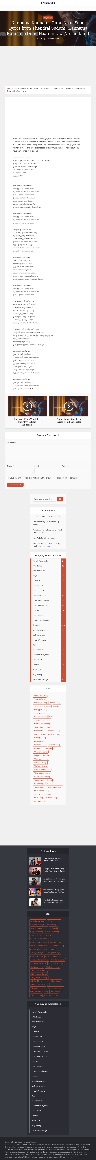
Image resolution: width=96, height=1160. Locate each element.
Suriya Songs (39, 787)
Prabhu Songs (55, 745)
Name (10, 466)
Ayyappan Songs (41, 710)
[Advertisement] (48, 65)
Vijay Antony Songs (42, 791)
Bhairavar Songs (41, 713)
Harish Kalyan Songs (42, 720)
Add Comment (53, 39)
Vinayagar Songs (41, 801)
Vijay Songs (39, 798)
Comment (11, 442)
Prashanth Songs (41, 752)
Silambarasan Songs (42, 773)
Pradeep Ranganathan (43, 748)
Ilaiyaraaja (48, 18)
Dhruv (52, 716)
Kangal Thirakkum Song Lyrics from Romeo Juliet (54, 870)
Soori (50, 783)
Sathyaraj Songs (41, 766)
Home (9, 88)
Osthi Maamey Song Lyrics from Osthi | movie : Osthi (54, 880)
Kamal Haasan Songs (43, 724)
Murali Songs (54, 734)
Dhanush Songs (41, 716)
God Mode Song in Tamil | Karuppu (46, 516)
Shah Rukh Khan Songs (43, 769)
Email (37, 466)
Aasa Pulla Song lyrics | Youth (44, 538)
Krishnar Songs (54, 731)
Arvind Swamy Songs (43, 706)
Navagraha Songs (41, 741)
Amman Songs (40, 699)
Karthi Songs (39, 727)
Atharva (57, 706)
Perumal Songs (40, 745)
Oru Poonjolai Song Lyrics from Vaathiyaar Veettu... (54, 890)
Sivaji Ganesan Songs (43, 776)
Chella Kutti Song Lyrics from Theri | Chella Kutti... (54, 901)
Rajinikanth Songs (41, 759)
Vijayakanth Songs (55, 787)
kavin (50, 727)
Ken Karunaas (40, 731)
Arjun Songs (55, 702)
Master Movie (40, 734)
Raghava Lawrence (42, 755)
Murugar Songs (40, 738)
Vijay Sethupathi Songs (43, 794)
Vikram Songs (52, 798)
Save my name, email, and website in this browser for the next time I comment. (44, 478)
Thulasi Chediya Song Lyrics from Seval (52, 859)
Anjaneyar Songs (41, 702)
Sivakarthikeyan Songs (43, 780)
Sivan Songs (39, 783)
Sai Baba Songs (41, 762)
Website (65, 466)
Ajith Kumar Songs (42, 695)
